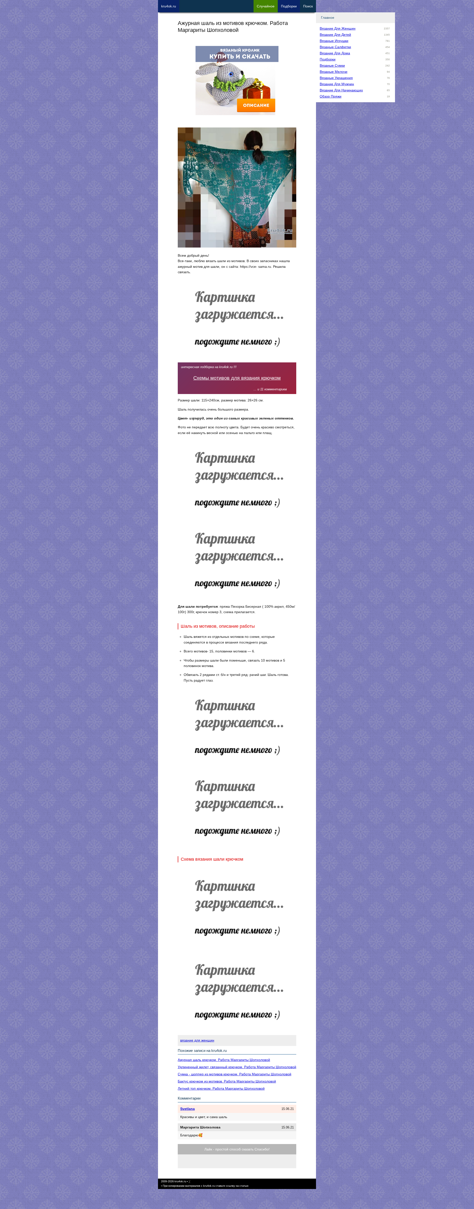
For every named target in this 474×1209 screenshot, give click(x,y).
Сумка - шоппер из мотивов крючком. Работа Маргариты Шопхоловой (234, 1074)
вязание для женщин (197, 1040)
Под (289, 6)
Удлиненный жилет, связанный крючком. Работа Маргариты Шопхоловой (237, 1067)
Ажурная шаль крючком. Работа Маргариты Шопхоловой (224, 1060)
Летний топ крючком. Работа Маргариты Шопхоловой (221, 1088)
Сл (266, 6)
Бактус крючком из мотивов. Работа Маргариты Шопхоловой (227, 1081)
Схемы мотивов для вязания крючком (237, 378)
